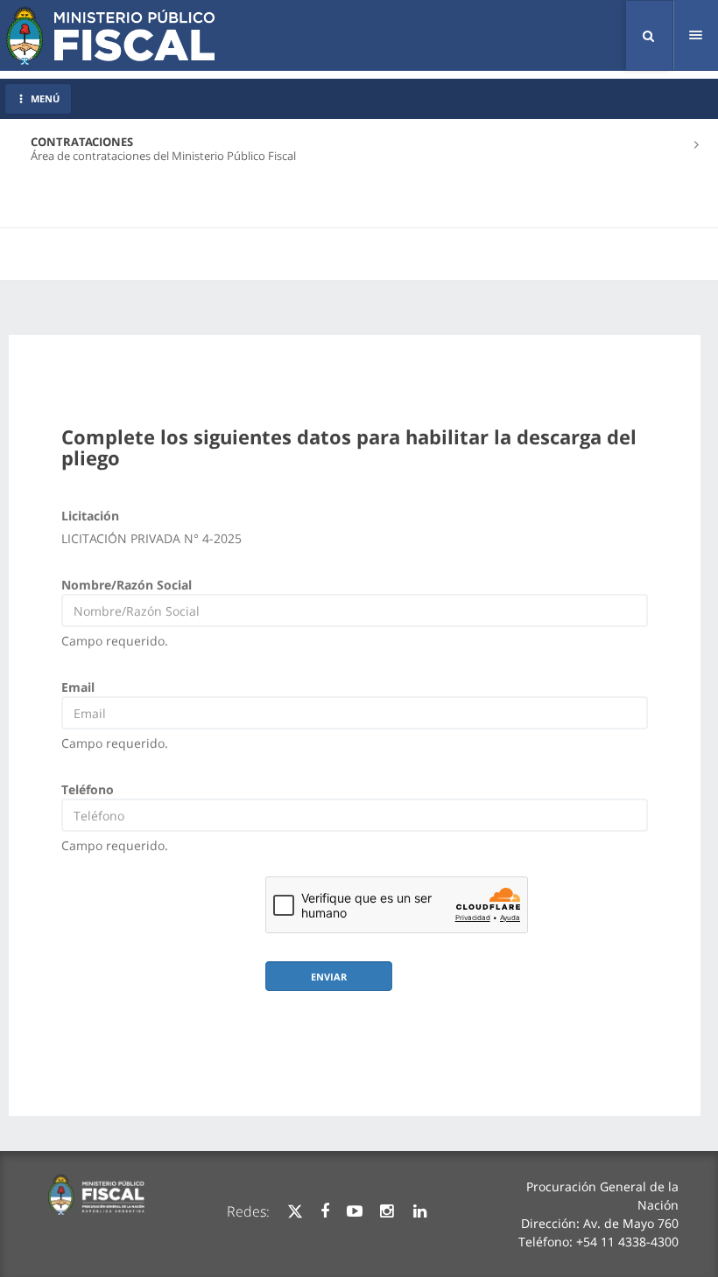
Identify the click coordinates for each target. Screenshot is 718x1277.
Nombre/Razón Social (126, 584)
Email (78, 687)
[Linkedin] (419, 1211)
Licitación (90, 515)
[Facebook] (324, 1211)
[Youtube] (355, 1211)
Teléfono (87, 789)
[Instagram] (386, 1211)
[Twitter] (295, 1211)
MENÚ (45, 98)
